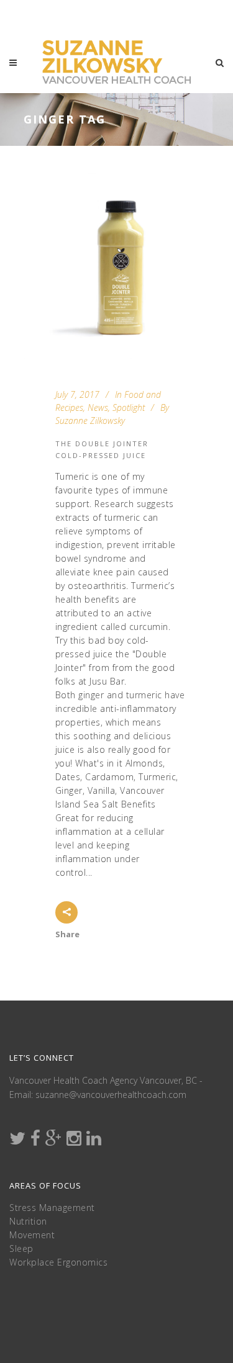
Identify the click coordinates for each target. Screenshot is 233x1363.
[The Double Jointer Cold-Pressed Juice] (117, 266)
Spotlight (128, 407)
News (98, 407)
